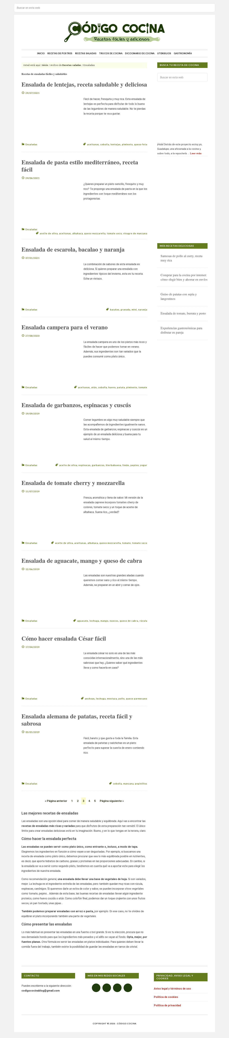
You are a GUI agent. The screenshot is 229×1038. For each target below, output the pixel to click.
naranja (142, 309)
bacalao (114, 309)
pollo (121, 698)
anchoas (90, 698)
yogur (143, 465)
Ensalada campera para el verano (64, 327)
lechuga (94, 620)
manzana (128, 783)
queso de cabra (129, 620)
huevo (112, 387)
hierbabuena (113, 465)
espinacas (84, 465)
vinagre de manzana (135, 233)
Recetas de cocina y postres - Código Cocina (114, 32)
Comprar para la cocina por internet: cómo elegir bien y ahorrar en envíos (184, 277)
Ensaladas (31, 144)
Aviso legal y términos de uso (172, 988)
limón (125, 465)
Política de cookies (166, 997)
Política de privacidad (167, 1005)
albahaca (77, 233)
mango (104, 620)
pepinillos (141, 783)
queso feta (140, 144)
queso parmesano (136, 698)
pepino (134, 465)
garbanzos (98, 465)
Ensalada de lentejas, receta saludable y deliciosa (84, 84)
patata (121, 387)
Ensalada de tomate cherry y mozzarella (73, 482)
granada (125, 309)
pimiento (127, 144)
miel (134, 309)
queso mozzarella (94, 233)
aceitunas (93, 144)
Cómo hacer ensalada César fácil (63, 638)
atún (94, 387)
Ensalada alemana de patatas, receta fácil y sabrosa (76, 720)
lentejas (115, 144)
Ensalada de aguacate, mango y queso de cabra (81, 560)
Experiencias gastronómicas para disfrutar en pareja (181, 330)
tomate (142, 387)
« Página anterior (56, 801)
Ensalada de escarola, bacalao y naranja (73, 249)
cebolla (104, 144)
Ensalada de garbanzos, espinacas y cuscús (76, 404)
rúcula (143, 620)
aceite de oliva (49, 233)
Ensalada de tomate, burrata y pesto (183, 313)
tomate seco (114, 233)
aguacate (82, 620)
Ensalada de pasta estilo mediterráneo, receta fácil (79, 166)
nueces (114, 620)
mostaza (112, 698)
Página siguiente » (112, 801)
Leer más (196, 153)
